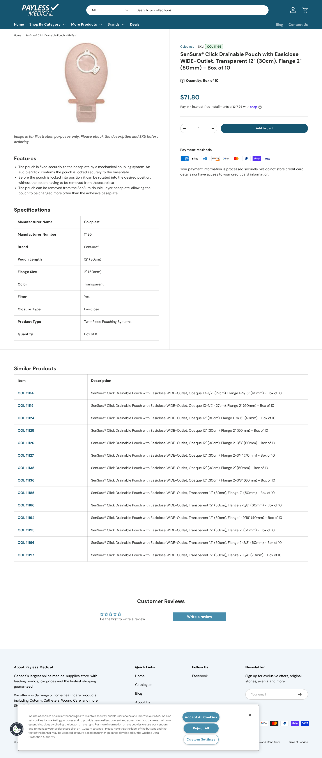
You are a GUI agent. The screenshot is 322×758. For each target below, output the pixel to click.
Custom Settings (201, 739)
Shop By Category (45, 24)
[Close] (250, 715)
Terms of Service (297, 742)
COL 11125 (26, 430)
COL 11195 (26, 530)
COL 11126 (26, 443)
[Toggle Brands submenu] (123, 24)
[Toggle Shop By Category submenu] (64, 24)
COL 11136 (26, 480)
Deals (135, 24)
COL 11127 (26, 455)
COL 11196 (26, 542)
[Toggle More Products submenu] (100, 24)
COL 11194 (26, 517)
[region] (138, 727)
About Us (142, 702)
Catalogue (143, 684)
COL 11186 (26, 505)
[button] (305, 10)
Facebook (200, 676)
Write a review (199, 616)
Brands (114, 24)
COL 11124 (26, 418)
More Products (84, 24)
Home (19, 24)
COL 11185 (26, 492)
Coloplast (187, 47)
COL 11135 (26, 468)
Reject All (201, 728)
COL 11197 (26, 555)
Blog (279, 24)
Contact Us (298, 24)
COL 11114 (26, 393)
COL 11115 (26, 405)
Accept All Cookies (201, 717)
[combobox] (177, 10)
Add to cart (264, 128)
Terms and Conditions (266, 742)
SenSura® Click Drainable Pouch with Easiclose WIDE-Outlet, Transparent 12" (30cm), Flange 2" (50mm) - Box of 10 (51, 35)
